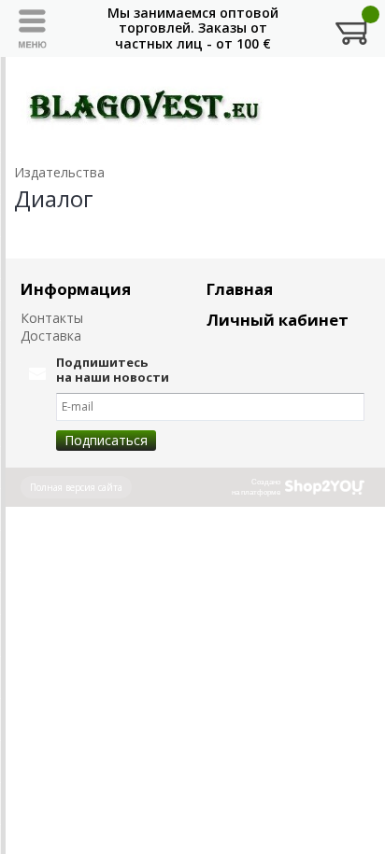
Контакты (52, 318)
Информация (76, 289)
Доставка (51, 335)
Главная (240, 289)
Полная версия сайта (76, 487)
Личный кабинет (278, 319)
